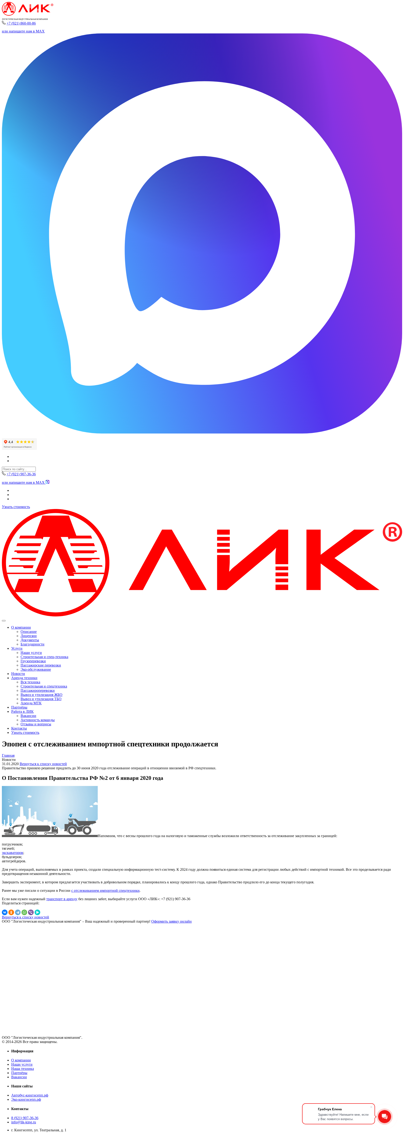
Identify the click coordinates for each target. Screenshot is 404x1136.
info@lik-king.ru (23, 1122)
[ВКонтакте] (4, 912)
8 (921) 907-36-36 (24, 1118)
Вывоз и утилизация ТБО (41, 699)
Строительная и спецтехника (44, 686)
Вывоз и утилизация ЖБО (41, 695)
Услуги (16, 648)
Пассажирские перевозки (41, 665)
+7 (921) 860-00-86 (21, 23)
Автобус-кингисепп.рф (29, 1095)
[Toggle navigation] (4, 620)
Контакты (19, 728)
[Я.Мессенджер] (37, 912)
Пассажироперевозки (38, 690)
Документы (30, 640)
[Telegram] (18, 912)
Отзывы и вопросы (36, 724)
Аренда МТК (31, 703)
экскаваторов (12, 853)
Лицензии (29, 636)
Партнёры (19, 707)
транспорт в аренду (61, 899)
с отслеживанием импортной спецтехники (105, 890)
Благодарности (32, 644)
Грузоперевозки (33, 661)
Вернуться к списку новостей (43, 764)
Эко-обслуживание (36, 669)
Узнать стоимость (16, 507)
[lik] (27, 14)
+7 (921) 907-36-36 (21, 474)
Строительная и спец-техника (44, 657)
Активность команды (38, 720)
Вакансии (28, 716)
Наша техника (22, 1069)
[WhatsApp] (24, 912)
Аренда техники (24, 678)
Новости (18, 674)
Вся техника (30, 682)
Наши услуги (31, 653)
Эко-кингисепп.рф (26, 1099)
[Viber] (31, 912)
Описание (29, 632)
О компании (21, 627)
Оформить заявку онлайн (171, 921)
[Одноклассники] (11, 912)
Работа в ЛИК (22, 711)
